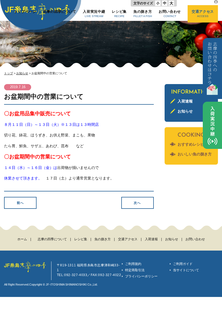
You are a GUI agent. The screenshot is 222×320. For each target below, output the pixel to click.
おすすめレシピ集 (193, 144)
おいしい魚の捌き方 (195, 154)
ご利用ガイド (182, 264)
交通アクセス (203, 13)
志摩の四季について (59, 13)
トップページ (25, 13)
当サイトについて (186, 270)
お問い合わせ (170, 13)
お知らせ (22, 73)
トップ (8, 73)
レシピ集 (119, 13)
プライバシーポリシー (141, 276)
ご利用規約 (133, 264)
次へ (137, 203)
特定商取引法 (135, 270)
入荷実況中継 (94, 13)
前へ (20, 203)
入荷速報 (185, 101)
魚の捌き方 (142, 13)
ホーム (22, 239)
